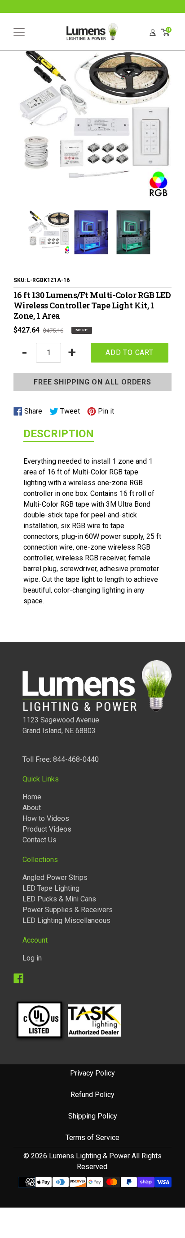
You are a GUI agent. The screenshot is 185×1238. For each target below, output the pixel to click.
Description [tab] (58, 433)
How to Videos (45, 818)
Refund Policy (92, 1094)
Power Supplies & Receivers (67, 909)
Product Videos (46, 829)
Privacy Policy (92, 1073)
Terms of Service (92, 1137)
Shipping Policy (92, 1116)
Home (31, 797)
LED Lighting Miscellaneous (66, 920)
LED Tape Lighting (50, 888)
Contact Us (39, 840)
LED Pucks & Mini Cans (59, 899)
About (31, 807)
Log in (32, 958)
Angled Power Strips (55, 877)
